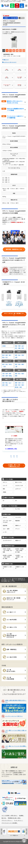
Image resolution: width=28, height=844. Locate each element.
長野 (7, 355)
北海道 (4, 346)
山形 (23, 346)
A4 (16, 500)
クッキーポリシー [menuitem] (18, 820)
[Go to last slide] (3, 297)
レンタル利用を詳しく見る (11, 448)
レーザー (5, 532)
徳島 (23, 373)
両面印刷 (17, 520)
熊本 (19, 385)
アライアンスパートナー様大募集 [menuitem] (9, 823)
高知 (16, 373)
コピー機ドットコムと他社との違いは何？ (15, 731)
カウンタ (10, 51)
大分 (23, 382)
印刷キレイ (18, 525)
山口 (10, 382)
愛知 (16, 364)
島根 (3, 385)
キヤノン (5, 482)
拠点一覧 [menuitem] (4, 818)
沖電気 (4, 492)
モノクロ (3, 50)
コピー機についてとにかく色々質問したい (15, 747)
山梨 (16, 357)
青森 (16, 346)
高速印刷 (22, 18)
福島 (19, 348)
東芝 (4, 489)
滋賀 (7, 375)
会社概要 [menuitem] (21, 815)
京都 (10, 373)
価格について (6, 59)
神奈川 (10, 364)
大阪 (3, 373)
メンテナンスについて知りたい (14, 716)
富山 (3, 357)
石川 (7, 357)
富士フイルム (18, 482)
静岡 (23, 364)
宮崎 (23, 385)
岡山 (7, 382)
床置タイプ (18, 540)
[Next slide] (25, 297)
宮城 (19, 346)
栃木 (19, 355)
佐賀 (19, 382)
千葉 (4, 366)
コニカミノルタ (19, 485)
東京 (3, 364)
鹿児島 (16, 387)
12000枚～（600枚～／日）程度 (19, 557)
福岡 (16, 382)
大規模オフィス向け (7, 567)
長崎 (16, 385)
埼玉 (7, 364)
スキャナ (20, 50)
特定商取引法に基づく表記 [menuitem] (14, 818)
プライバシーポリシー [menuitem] (7, 820)
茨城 (23, 355)
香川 (19, 373)
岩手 (16, 348)
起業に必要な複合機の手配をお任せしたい (15, 701)
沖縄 (20, 387)
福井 (10, 355)
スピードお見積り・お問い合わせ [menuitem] (9, 815)
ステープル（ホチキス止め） (7, 521)
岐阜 (19, 364)
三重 (16, 366)
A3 (7, 50)
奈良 (3, 375)
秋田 (23, 348)
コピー (14, 50)
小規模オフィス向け (19, 567)
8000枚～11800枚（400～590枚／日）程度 (7, 557)
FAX (17, 50)
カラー (4, 509)
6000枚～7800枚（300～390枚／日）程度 (19, 550)
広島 (3, 382)
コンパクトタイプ (7, 540)
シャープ (5, 485)
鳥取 (7, 385)
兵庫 (7, 373)
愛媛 (16, 375)
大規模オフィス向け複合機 (10, 18)
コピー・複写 (6, 529)
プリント (24, 50)
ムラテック (18, 489)
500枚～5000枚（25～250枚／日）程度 (7, 550)
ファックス (18, 517)
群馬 (16, 355)
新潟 (3, 355)
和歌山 (10, 375)
